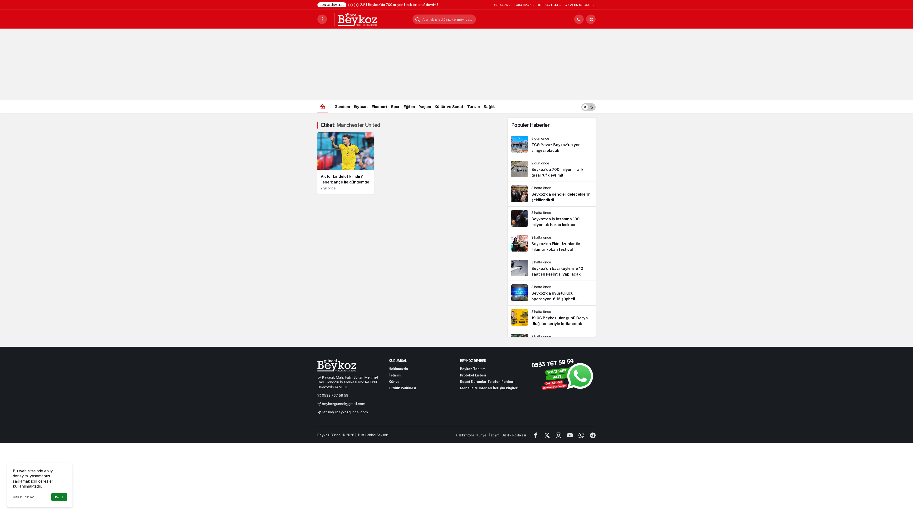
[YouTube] (570, 435)
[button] (591, 19)
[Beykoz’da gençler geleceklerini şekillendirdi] (552, 194)
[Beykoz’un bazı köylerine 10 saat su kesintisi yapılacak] (552, 268)
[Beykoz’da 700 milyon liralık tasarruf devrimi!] (552, 169)
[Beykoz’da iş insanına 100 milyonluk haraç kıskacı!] (552, 219)
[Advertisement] (456, 64)
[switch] (588, 106)
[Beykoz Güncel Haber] (357, 18)
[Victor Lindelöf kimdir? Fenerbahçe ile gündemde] (345, 163)
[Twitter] (547, 435)
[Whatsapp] (581, 435)
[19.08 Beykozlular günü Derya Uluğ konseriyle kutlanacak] (552, 318)
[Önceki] (350, 5)
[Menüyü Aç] (322, 19)
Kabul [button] (59, 497)
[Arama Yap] (579, 19)
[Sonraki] (356, 5)
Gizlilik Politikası (24, 497)
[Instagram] (558, 435)
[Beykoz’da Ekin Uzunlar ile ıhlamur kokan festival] (552, 243)
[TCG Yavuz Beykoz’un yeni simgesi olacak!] (552, 144)
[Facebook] (536, 435)
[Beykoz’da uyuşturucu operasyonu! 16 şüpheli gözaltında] (552, 293)
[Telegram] (593, 435)
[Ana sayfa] (322, 106)
